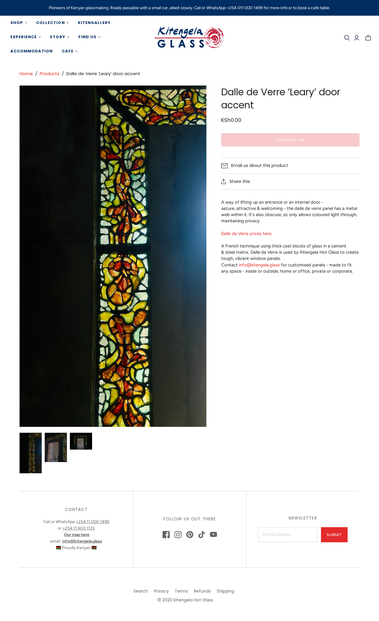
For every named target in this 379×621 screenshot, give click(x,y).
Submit (334, 535)
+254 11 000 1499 (92, 521)
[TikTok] (201, 534)
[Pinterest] (189, 534)
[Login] (357, 38)
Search (141, 591)
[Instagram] (178, 534)
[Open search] (347, 38)
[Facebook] (166, 534)
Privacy (161, 591)
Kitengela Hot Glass (193, 600)
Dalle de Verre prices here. (246, 233)
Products (50, 73)
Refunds (202, 591)
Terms (181, 591)
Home (26, 73)
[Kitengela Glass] (189, 37)
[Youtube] (213, 534)
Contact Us (290, 140)
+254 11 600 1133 (78, 528)
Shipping (225, 591)
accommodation (31, 51)
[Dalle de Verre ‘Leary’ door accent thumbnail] (31, 453)
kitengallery (94, 22)
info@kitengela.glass (259, 265)
